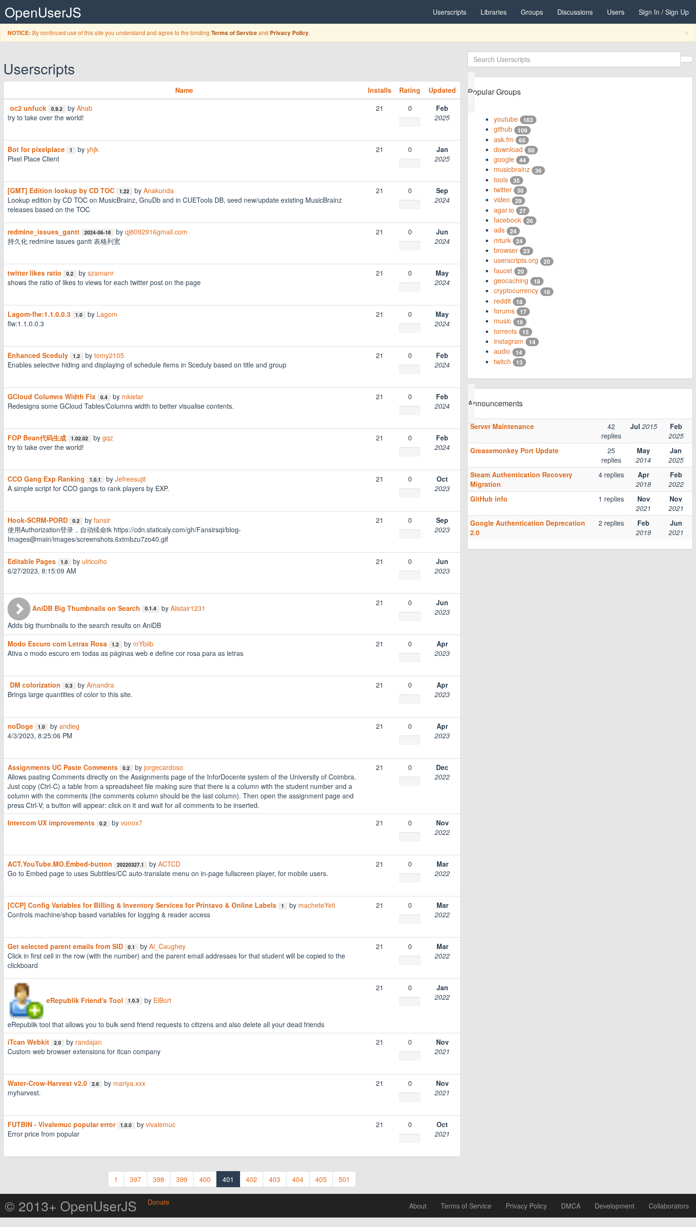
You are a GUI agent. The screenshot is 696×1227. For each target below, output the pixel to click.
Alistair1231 (187, 608)
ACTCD (169, 864)
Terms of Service (234, 33)
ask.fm (504, 139)
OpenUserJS (43, 11)
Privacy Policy (289, 33)
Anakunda (158, 190)
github (503, 129)
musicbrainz (512, 169)
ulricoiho (94, 561)
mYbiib (143, 643)
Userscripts (449, 12)
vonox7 (132, 822)
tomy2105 (109, 355)
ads (499, 229)
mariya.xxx (129, 1083)
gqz (107, 437)
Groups (532, 12)
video (502, 199)
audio (502, 351)
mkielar (132, 396)
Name (184, 90)
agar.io (504, 210)
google (504, 159)
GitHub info (489, 498)
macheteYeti (316, 905)
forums (504, 310)
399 (181, 1179)
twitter (503, 189)
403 (274, 1179)
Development (614, 1205)
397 (135, 1179)
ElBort (162, 1000)
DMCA (570, 1205)
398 (158, 1179)
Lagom (107, 314)
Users (616, 12)
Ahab (84, 108)
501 (344, 1179)
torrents (505, 331)
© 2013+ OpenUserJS (71, 1205)
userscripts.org (516, 260)
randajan (88, 1042)
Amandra (100, 685)
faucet (503, 270)
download (508, 149)
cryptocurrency (516, 290)
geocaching (511, 280)
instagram (509, 341)
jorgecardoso (163, 767)
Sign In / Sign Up (664, 12)
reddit (502, 300)
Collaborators (669, 1205)
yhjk (92, 149)
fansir (102, 520)
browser (506, 250)
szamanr (101, 273)
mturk (502, 240)
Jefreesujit (130, 479)
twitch (502, 361)
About (418, 1205)
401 (228, 1179)
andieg (69, 726)
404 (297, 1179)
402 (251, 1179)
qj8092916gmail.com (156, 231)
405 (321, 1179)
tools (501, 179)
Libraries (494, 12)
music (502, 320)
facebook (507, 219)
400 (205, 1179)
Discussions (575, 12)
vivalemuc (161, 1124)
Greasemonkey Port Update (514, 450)
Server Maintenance (502, 426)
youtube (506, 119)
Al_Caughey (167, 946)
